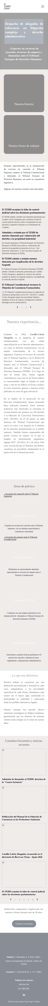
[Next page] (30, 307)
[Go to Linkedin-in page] (24, 995)
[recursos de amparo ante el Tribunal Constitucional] (24, 550)
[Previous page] (17, 307)
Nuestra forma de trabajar (24, 145)
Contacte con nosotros (24, 924)
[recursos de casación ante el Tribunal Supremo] (24, 507)
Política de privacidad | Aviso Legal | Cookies (24, 1002)
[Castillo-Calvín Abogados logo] (24, 946)
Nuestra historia (24, 104)
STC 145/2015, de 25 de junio (19, 419)
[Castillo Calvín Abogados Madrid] (24, 93)
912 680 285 (23, 988)
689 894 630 (24, 984)
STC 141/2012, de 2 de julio (25, 442)
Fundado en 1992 (15, 334)
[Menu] (42, 6)
